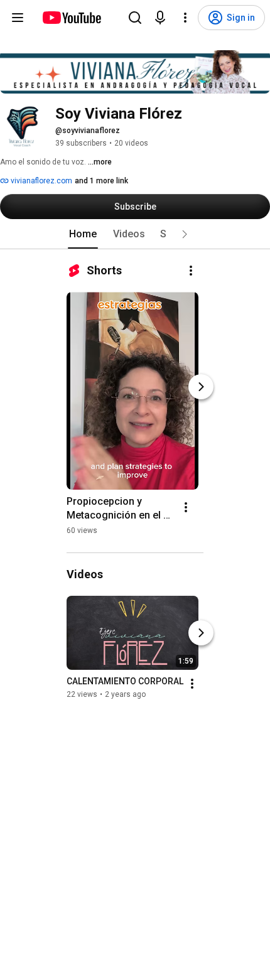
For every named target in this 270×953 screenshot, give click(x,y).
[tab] (83, 234)
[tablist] (135, 234)
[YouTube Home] (71, 17)
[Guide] (17, 17)
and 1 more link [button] (101, 180)
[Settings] (185, 17)
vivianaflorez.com (40, 180)
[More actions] (190, 270)
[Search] (135, 17)
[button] (185, 234)
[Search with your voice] (160, 17)
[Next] (200, 386)
